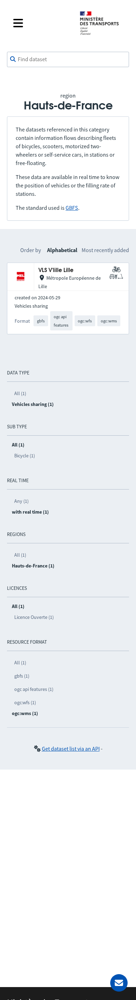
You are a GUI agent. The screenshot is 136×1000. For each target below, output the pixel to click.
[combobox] (68, 59)
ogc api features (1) (33, 689)
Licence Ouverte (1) (34, 617)
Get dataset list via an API (71, 748)
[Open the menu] (40, 23)
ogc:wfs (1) (25, 702)
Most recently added (105, 250)
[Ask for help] (119, 983)
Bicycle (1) (24, 455)
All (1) (20, 393)
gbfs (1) (21, 676)
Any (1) (21, 501)
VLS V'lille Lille (56, 270)
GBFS (72, 207)
